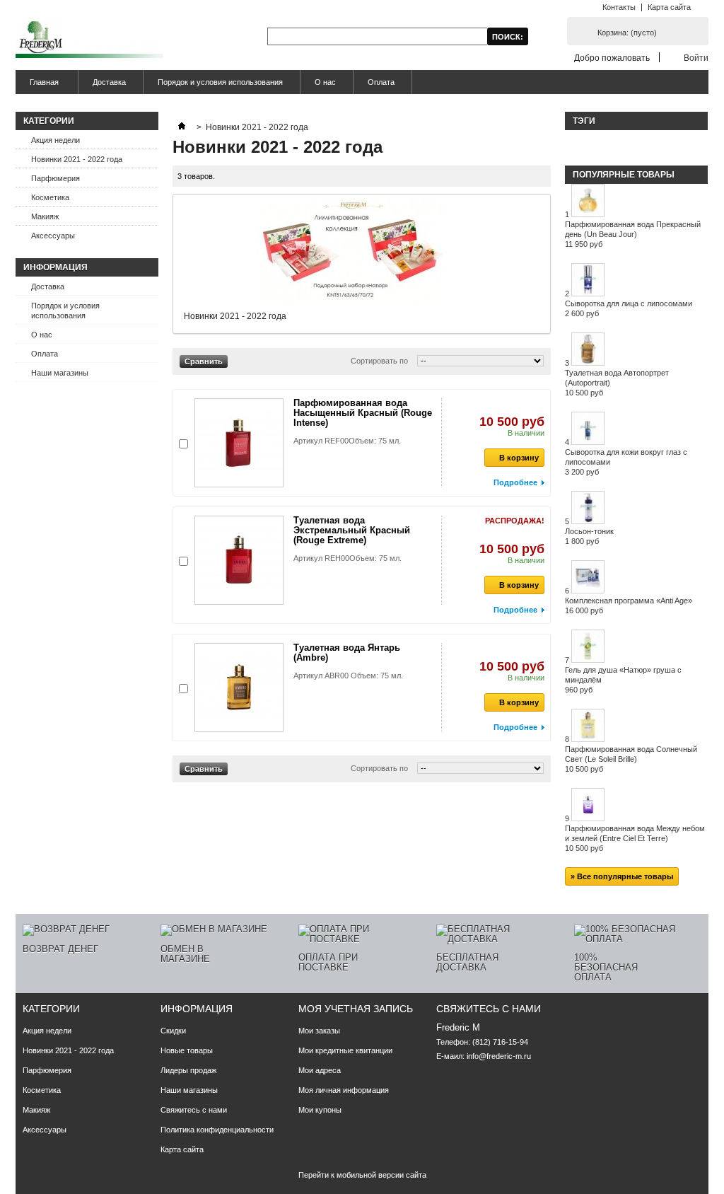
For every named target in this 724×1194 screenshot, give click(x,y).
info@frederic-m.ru (499, 1056)
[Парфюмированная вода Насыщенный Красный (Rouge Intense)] (239, 442)
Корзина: (627, 32)
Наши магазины (59, 373)
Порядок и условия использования (220, 82)
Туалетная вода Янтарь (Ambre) (346, 652)
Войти (696, 57)
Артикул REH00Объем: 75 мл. (347, 558)
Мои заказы (319, 1030)
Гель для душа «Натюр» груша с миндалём (623, 680)
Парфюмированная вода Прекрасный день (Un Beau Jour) (633, 234)
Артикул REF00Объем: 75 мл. (347, 440)
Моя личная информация (343, 1090)
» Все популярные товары (622, 876)
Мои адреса (319, 1070)
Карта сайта (669, 7)
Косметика (50, 197)
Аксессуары (53, 235)
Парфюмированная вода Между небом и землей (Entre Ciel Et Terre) (635, 838)
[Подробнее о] (572, 141)
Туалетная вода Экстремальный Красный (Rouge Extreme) (351, 530)
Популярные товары (624, 175)
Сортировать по (379, 361)
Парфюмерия (55, 178)
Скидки (173, 1030)
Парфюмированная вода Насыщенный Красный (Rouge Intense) (362, 413)
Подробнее (515, 482)
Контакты (619, 7)
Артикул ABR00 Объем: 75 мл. (348, 675)
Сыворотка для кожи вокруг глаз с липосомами (626, 462)
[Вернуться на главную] (182, 127)
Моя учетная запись (355, 1008)
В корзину (519, 457)
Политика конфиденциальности (217, 1129)
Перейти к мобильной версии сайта (362, 1175)
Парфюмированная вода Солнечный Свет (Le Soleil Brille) (631, 759)
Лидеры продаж (188, 1070)
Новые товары (186, 1050)
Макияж (45, 216)
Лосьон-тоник (589, 536)
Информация (55, 267)
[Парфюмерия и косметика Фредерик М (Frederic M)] (89, 40)
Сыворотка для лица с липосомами (628, 308)
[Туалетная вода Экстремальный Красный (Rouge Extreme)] (239, 560)
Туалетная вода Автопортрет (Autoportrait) (617, 383)
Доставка (109, 82)
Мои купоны (319, 1110)
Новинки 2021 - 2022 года (76, 159)
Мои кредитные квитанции (345, 1050)
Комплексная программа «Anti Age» (628, 605)
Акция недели (55, 140)
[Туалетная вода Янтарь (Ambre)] (239, 687)
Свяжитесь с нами (193, 1110)
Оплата (381, 82)
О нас (325, 82)
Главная (37, 86)
